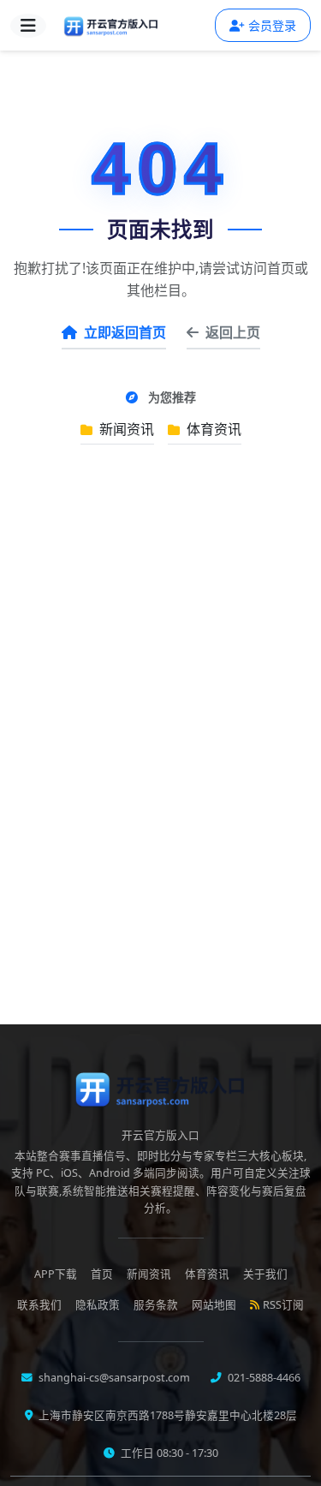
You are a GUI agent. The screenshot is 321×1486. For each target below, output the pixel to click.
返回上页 (232, 332)
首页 (102, 1274)
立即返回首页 (125, 332)
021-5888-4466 (262, 1377)
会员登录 (272, 25)
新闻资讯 (125, 429)
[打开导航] (28, 26)
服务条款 (156, 1305)
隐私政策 (97, 1305)
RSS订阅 (283, 1305)
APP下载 (55, 1274)
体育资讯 (212, 429)
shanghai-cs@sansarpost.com (113, 1377)
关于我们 (265, 1274)
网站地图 (214, 1305)
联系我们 (39, 1305)
